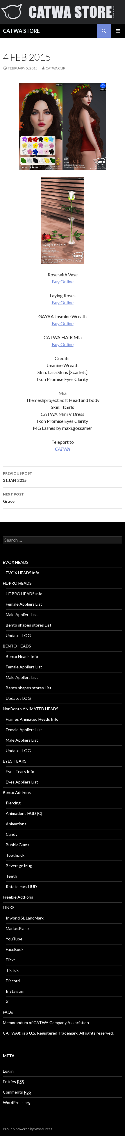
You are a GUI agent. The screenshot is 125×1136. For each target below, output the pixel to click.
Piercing (13, 802)
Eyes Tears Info (20, 771)
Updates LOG (18, 635)
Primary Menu (118, 31)
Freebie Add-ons (18, 897)
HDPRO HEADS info (24, 593)
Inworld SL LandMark (25, 917)
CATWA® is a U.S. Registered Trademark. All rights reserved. (58, 1033)
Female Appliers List (24, 604)
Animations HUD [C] (24, 813)
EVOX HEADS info (22, 572)
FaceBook (15, 949)
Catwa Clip (55, 68)
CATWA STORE (21, 31)
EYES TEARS (14, 760)
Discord (13, 980)
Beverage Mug (19, 865)
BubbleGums (17, 844)
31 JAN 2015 (17, 477)
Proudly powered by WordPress (27, 1129)
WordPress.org (17, 1102)
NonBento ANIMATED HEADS (30, 708)
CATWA (62, 449)
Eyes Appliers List (22, 781)
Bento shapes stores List (28, 624)
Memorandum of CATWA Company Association (46, 1022)
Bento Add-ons (17, 792)
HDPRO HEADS (17, 583)
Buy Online (63, 281)
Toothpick (15, 855)
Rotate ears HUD (21, 886)
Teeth (11, 876)
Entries (13, 1081)
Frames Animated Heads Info (32, 719)
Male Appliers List (22, 614)
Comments (17, 1092)
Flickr (10, 959)
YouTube (14, 938)
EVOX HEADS (15, 562)
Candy (11, 834)
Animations (16, 823)
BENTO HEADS (17, 645)
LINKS (9, 907)
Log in (8, 1071)
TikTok (12, 970)
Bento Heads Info (22, 656)
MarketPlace (17, 928)
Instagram (15, 991)
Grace (13, 498)
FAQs (8, 1012)
